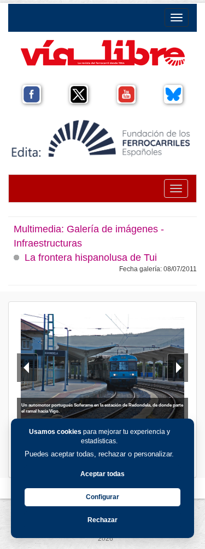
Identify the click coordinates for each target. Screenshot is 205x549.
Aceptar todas (102, 474)
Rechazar (102, 520)
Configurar (102, 497)
